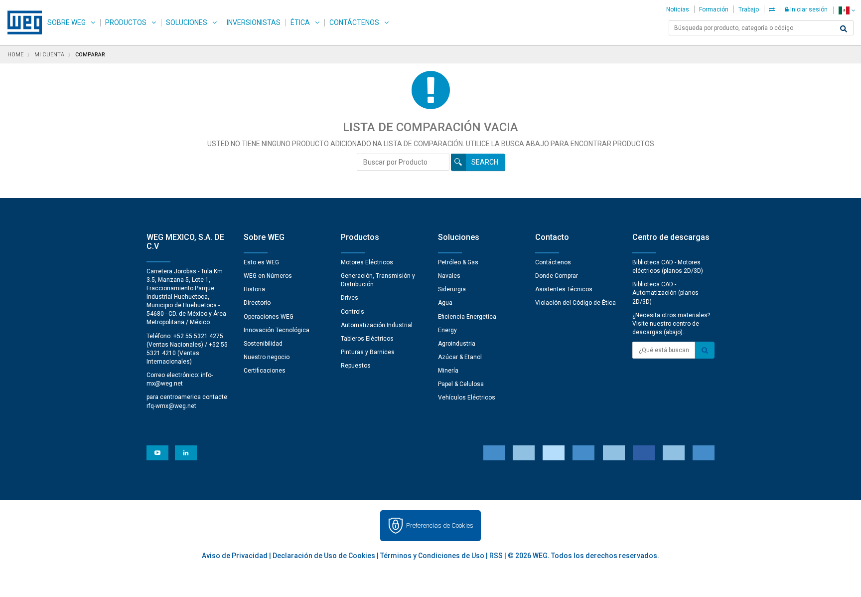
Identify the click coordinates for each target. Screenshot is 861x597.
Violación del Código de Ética (575, 302)
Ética (300, 22)
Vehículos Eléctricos (466, 397)
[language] (847, 10)
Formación (713, 9)
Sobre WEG (66, 22)
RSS (496, 556)
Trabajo (748, 9)
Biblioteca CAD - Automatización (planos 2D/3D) (665, 293)
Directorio (257, 302)
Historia (254, 289)
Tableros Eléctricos (367, 338)
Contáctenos (354, 22)
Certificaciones (265, 370)
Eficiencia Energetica (467, 316)
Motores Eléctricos (367, 262)
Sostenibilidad (263, 343)
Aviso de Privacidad (235, 556)
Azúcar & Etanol (460, 357)
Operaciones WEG (268, 316)
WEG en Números (268, 275)
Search (484, 162)
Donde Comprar (556, 275)
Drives (349, 297)
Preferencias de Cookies (439, 525)
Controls (352, 311)
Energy (447, 330)
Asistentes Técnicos (563, 289)
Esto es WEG (261, 262)
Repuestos (356, 365)
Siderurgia (452, 289)
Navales (449, 275)
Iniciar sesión (808, 9)
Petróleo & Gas (458, 262)
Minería (448, 370)
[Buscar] (844, 28)
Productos (125, 22)
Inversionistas (254, 22)
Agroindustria (456, 343)
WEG (21, 22)
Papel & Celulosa (461, 384)
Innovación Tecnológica (276, 330)
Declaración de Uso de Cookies (324, 556)
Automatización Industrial (377, 325)
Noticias (677, 9)
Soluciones (186, 22)
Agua (445, 302)
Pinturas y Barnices (368, 352)
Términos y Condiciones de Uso (432, 556)
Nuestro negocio (266, 357)
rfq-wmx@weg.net (171, 405)
